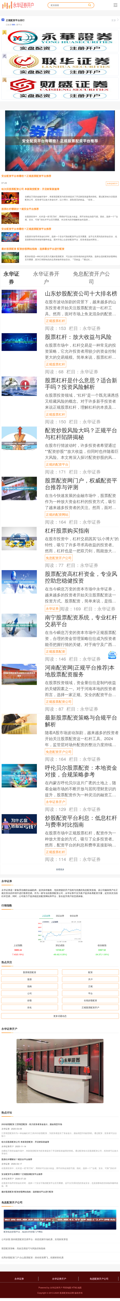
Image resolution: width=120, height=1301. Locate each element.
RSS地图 (67, 1287)
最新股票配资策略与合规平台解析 (81, 720)
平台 (90, 993)
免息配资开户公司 (59, 557)
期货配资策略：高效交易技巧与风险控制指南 (23, 1248)
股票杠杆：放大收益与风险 (78, 336)
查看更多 (60, 869)
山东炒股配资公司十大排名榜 (81, 293)
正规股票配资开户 (90, 1007)
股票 (29, 979)
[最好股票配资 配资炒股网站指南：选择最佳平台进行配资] (10, 257)
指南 (29, 986)
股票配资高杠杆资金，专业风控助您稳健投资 (81, 576)
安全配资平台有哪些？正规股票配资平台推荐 (26, 176)
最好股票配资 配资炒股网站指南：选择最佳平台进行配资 (32, 248)
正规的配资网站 (57, 514)
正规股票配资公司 (59, 701)
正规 (90, 986)
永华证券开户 (112, 183)
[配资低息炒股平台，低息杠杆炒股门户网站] (60, 1219)
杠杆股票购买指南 (67, 530)
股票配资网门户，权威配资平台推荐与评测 (81, 483)
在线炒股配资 (90, 1000)
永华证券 (52, 608)
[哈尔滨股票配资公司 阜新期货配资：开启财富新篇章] (10, 198)
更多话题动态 (60, 1015)
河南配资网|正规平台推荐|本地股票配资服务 (80, 670)
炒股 (29, 1000)
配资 (90, 972)
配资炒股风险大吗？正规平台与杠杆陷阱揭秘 (81, 433)
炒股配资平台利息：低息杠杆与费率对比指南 (81, 820)
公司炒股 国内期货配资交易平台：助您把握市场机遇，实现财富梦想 (34, 1239)
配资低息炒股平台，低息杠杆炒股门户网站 (23, 1231)
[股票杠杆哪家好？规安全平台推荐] (10, 217)
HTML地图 (77, 1287)
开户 (90, 979)
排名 (29, 1007)
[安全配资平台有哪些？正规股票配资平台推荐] (60, 140)
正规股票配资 (55, 651)
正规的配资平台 (57, 464)
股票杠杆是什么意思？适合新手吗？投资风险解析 (81, 383)
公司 (29, 993)
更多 (113, 20)
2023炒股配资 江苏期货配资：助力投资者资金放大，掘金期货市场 (31, 1124)
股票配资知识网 (67, 1292)
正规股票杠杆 (55, 320)
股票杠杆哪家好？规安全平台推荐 (20, 209)
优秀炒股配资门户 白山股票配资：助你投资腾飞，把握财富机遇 (32, 1257)
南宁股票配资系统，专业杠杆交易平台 (81, 620)
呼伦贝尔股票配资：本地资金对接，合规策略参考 (81, 770)
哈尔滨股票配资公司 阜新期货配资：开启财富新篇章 (30, 189)
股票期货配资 (29, 972)
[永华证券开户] (18, 4)
